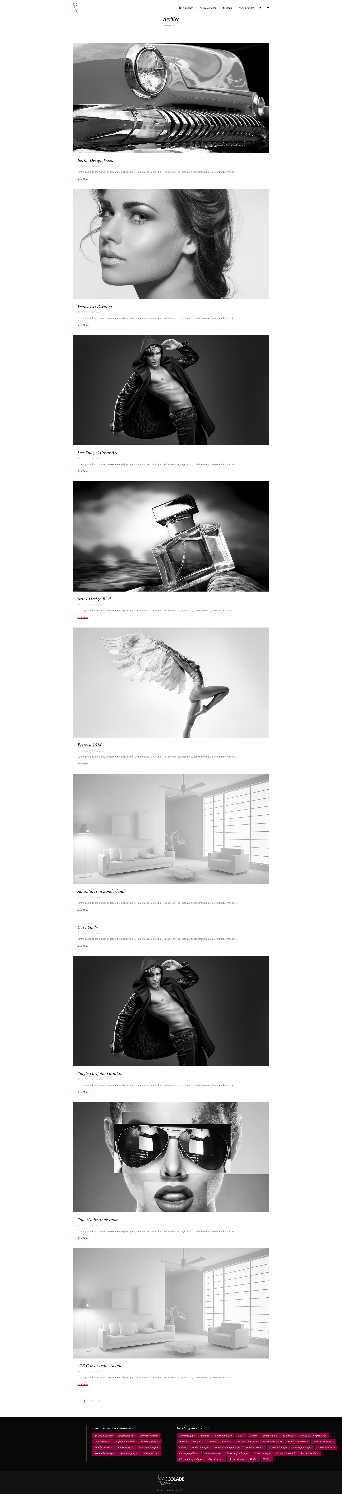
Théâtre (267, 1459)
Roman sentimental (285, 1453)
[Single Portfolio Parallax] (171, 1011)
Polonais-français (129, 1453)
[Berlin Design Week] (171, 98)
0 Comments (97, 166)
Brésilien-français (149, 1435)
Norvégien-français (148, 1447)
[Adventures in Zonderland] (171, 829)
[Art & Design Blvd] (171, 536)
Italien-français (125, 1447)
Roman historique (326, 1447)
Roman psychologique (237, 1453)
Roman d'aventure (254, 1447)
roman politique (213, 1453)
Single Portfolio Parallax (99, 1073)
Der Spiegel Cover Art (97, 452)
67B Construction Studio (100, 1365)
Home (168, 25)
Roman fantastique (302, 1447)
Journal (197, 1441)
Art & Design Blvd (94, 598)
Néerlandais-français (105, 1453)
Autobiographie (187, 1435)
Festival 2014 (89, 745)
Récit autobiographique (191, 1459)
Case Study (87, 927)
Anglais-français (126, 1435)
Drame (253, 1435)
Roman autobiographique (227, 1447)
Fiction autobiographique (313, 1435)
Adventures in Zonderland (101, 891)
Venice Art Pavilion (94, 306)
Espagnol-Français (125, 1441)
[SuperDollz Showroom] (171, 1157)
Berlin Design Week (95, 160)
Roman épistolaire (309, 1453)
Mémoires (211, 1441)
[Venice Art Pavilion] (171, 244)
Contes (241, 1435)
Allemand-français (104, 1435)
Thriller (253, 1459)
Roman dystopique (278, 1447)
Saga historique (216, 1459)
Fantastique (289, 1435)
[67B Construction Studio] (171, 1303)
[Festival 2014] (171, 683)
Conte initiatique (223, 1435)
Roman (182, 1447)
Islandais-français (103, 1447)
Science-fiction (237, 1459)
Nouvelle (226, 1441)
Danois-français (102, 1441)
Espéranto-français (150, 1441)
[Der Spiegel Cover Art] (171, 390)
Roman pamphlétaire (189, 1453)
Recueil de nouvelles (323, 1441)
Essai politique (270, 1435)
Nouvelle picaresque (298, 1441)
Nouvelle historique (272, 1441)
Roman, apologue (200, 1447)
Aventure (205, 1435)
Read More (82, 178)
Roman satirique (262, 1453)
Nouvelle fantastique (246, 1441)
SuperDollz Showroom (97, 1219)
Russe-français (151, 1453)
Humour (183, 1441)
